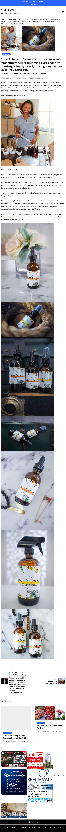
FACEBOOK (5, 170)
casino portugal (58, 775)
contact (33, 4)
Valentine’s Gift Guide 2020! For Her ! (49, 726)
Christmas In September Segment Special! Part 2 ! (14, 736)
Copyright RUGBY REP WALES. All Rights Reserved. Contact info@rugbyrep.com (33, 827)
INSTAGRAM (14, 170)
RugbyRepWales (9, 10)
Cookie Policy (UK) (33, 822)
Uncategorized (6, 54)
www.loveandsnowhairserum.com (13, 96)
